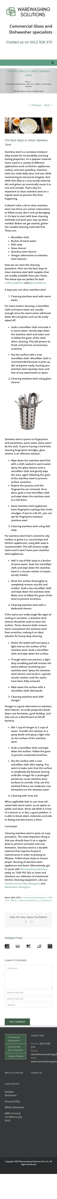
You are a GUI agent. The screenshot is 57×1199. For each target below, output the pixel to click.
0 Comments (46, 900)
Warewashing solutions (34, 869)
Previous (36, 105)
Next (47, 105)
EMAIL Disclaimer (14, 1107)
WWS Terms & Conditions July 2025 (13, 1117)
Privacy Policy (12, 1101)
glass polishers (37, 282)
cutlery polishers (14, 282)
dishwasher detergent (17, 887)
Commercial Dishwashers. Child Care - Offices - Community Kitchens (28, 899)
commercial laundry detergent (22, 883)
